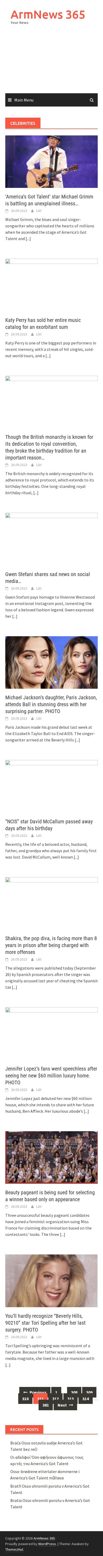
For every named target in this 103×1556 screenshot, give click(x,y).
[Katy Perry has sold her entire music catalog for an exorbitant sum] (51, 284)
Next (63, 1405)
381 (46, 1405)
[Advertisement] (51, 64)
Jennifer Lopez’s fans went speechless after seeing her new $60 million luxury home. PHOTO (51, 1076)
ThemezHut (14, 1549)
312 (55, 1398)
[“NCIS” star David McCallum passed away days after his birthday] (51, 785)
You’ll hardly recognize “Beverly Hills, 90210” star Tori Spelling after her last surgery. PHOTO (45, 1323)
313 (70, 1398)
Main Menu (24, 100)
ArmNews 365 (48, 14)
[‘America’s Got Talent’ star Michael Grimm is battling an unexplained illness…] (51, 161)
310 (25, 1398)
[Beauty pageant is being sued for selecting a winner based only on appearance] (51, 1157)
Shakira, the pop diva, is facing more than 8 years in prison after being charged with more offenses (51, 945)
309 (89, 1392)
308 (74, 1392)
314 (85, 1398)
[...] (28, 238)
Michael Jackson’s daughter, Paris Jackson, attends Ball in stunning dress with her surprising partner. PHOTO (51, 704)
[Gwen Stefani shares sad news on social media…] (51, 538)
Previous (37, 1392)
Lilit (38, 210)
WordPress (47, 1543)
